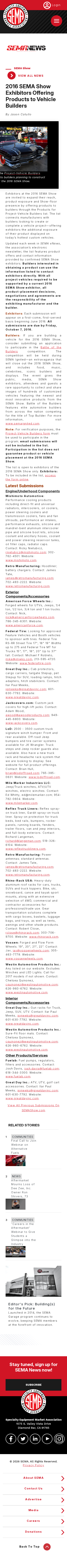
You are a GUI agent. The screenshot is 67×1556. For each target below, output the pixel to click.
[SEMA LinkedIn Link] (33, 1439)
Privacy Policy (33, 1465)
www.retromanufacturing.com (28, 586)
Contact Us (33, 1488)
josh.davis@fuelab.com (41, 1068)
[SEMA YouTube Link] (45, 1439)
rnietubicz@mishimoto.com (26, 552)
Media (33, 1510)
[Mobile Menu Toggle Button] (56, 21)
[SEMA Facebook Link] (9, 1439)
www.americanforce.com (24, 625)
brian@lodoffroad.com (22, 773)
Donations (33, 1531)
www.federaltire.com (35, 663)
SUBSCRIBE (34, 1384)
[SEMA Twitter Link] (21, 1439)
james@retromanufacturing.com (29, 578)
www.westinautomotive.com (27, 992)
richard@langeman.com (23, 841)
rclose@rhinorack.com (22, 932)
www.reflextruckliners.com (26, 848)
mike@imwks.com (19, 659)
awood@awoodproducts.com (28, 715)
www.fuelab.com (18, 1076)
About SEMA (33, 1477)
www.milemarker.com (22, 803)
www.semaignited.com (23, 423)
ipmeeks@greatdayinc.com (26, 689)
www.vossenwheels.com (24, 958)
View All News (30, 75)
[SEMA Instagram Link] (57, 1439)
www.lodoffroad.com (44, 777)
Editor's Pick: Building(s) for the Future (31, 1306)
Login (56, 5)
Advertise (33, 1499)
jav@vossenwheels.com (31, 950)
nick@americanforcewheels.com (30, 617)
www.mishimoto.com (21, 560)
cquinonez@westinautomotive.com (32, 984)
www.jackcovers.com (21, 723)
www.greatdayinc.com (22, 697)
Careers (33, 1521)
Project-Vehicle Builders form (28, 433)
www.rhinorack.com (44, 936)
